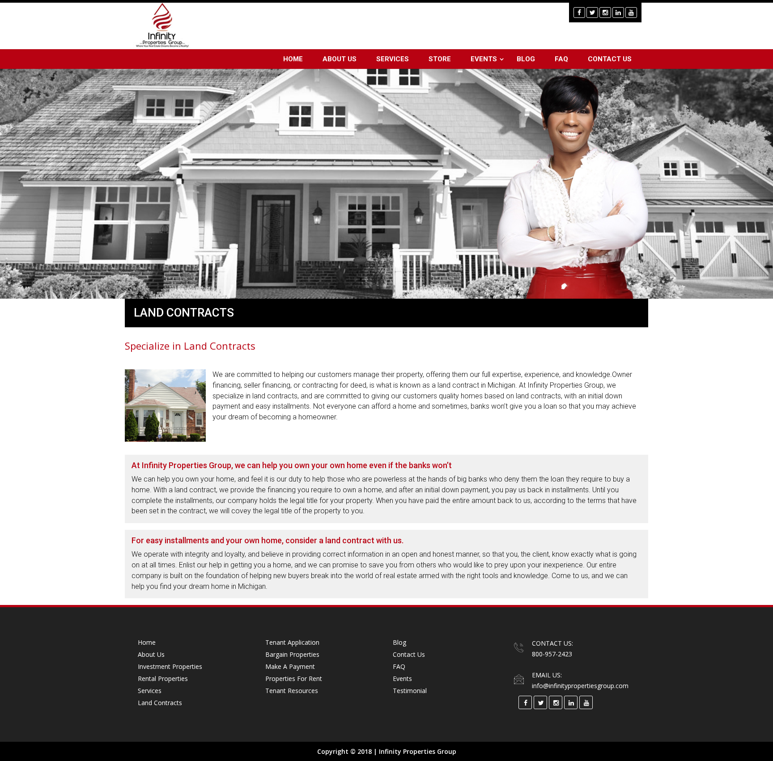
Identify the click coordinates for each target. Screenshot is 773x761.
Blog (526, 59)
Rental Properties (163, 678)
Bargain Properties (292, 654)
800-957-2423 (552, 654)
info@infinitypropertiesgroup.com (580, 685)
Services (392, 59)
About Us (340, 59)
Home (293, 59)
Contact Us (610, 59)
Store (440, 59)
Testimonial (410, 690)
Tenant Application (292, 642)
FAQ (561, 59)
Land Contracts (160, 702)
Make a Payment (290, 666)
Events (484, 59)
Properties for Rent (293, 678)
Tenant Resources (291, 690)
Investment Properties (170, 666)
